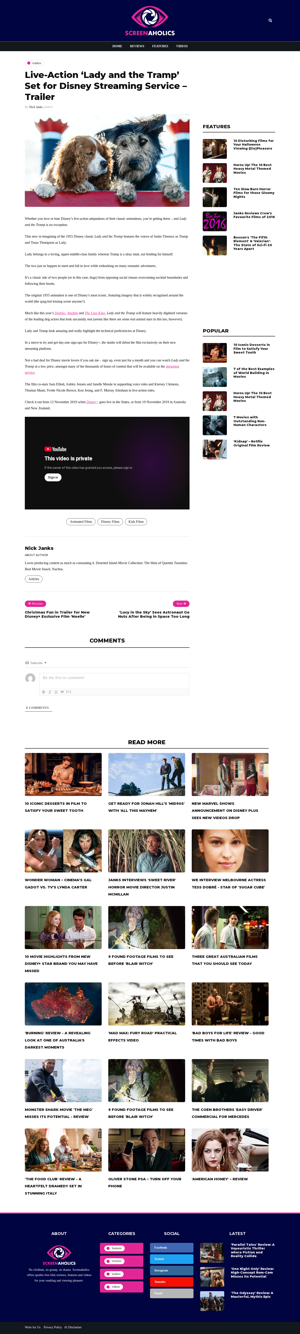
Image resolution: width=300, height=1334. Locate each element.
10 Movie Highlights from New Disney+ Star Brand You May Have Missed (61, 964)
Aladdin (72, 313)
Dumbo (60, 313)
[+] (68, 691)
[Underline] (56, 692)
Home (117, 46)
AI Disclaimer (73, 1327)
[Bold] (44, 692)
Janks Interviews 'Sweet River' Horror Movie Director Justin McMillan (142, 887)
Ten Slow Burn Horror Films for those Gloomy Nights (254, 193)
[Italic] (50, 692)
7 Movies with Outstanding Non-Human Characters (250, 421)
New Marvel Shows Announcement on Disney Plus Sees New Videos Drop (225, 810)
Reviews (137, 46)
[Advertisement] (239, 87)
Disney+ (92, 402)
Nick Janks (36, 107)
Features (160, 46)
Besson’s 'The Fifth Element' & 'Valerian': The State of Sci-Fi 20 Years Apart (252, 243)
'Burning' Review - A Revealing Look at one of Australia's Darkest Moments (57, 1040)
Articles (33, 579)
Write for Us (32, 1327)
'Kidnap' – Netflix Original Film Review (251, 443)
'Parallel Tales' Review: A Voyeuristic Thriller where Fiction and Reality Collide (253, 1250)
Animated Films (81, 521)
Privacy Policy (52, 1327)
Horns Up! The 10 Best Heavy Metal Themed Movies (252, 169)
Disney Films (110, 521)
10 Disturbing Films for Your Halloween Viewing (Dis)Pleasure (253, 144)
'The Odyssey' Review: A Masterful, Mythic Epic (252, 1295)
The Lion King (95, 313)
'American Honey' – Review (220, 1179)
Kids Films (136, 521)
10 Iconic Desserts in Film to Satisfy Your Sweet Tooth (251, 348)
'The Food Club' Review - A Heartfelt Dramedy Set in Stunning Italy (53, 1186)
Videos (182, 46)
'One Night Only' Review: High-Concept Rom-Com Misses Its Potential (252, 1272)
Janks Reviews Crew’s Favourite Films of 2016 (254, 215)
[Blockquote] (62, 692)
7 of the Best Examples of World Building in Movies (254, 373)
